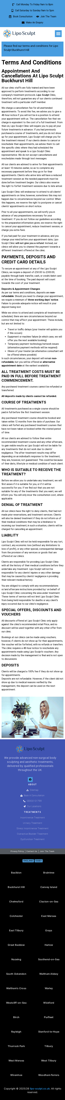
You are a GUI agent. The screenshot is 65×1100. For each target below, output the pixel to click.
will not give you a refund (29, 243)
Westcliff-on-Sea (16, 1002)
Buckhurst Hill (16, 887)
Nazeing (16, 959)
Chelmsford (16, 901)
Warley (49, 988)
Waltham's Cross (16, 988)
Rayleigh (16, 1031)
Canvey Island (48, 887)
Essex (39, 860)
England (28, 860)
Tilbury (48, 1046)
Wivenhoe (16, 1075)
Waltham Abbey (48, 973)
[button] (58, 33)
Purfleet (48, 1017)
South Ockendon (16, 973)
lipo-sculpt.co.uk (40, 1088)
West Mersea (16, 1060)
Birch (16, 1017)
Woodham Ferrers (48, 1075)
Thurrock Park (16, 1046)
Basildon (16, 872)
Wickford (48, 1002)
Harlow (49, 944)
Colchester (16, 915)
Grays (48, 930)
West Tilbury (48, 1060)
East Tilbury (16, 930)
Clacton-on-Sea (48, 901)
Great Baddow (16, 944)
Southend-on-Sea (49, 959)
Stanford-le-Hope (48, 1031)
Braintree (48, 872)
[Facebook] (30, 779)
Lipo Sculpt (42, 95)
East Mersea (48, 915)
